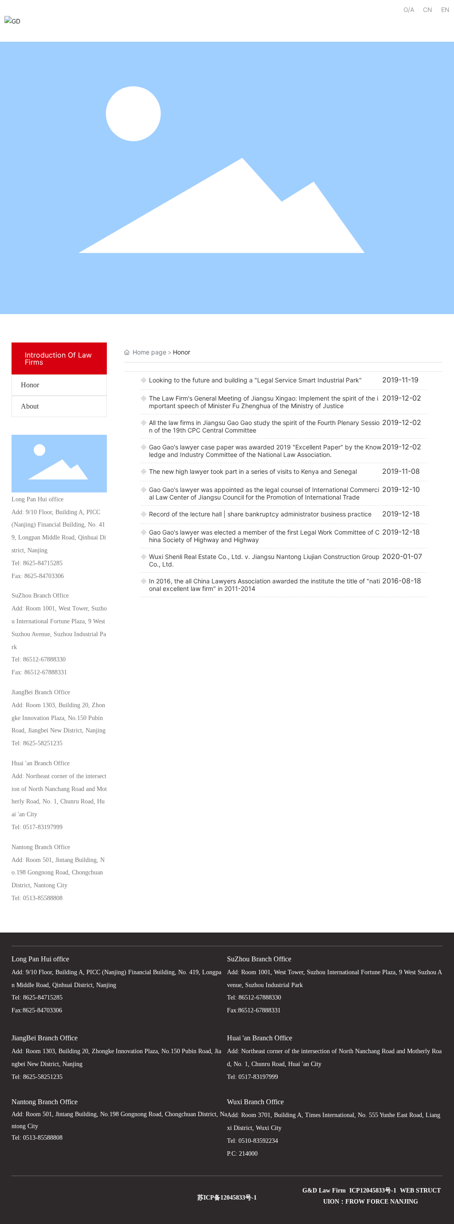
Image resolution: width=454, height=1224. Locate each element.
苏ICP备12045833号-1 (227, 1197)
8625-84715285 (43, 563)
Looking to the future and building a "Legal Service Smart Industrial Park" (255, 380)
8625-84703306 (44, 576)
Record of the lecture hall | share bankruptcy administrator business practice (260, 514)
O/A (408, 9)
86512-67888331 (45, 672)
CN (427, 9)
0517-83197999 (43, 827)
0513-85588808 (43, 898)
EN (445, 9)
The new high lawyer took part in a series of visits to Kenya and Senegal (253, 471)
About (30, 406)
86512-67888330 (44, 659)
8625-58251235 (43, 743)
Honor (30, 385)
